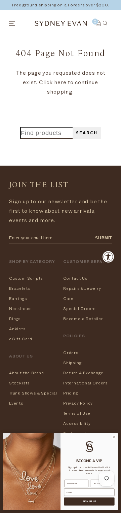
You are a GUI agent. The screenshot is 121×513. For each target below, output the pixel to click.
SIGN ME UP (89, 501)
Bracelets (19, 288)
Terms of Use (76, 413)
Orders (70, 353)
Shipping (72, 363)
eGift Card (20, 339)
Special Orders (79, 309)
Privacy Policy (78, 403)
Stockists (19, 383)
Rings (15, 319)
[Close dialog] (113, 437)
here (60, 82)
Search (86, 132)
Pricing (70, 393)
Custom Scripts (26, 278)
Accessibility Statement (76, 428)
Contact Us (75, 278)
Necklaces (20, 309)
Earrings (18, 299)
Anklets (17, 329)
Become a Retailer (83, 319)
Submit (103, 238)
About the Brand (26, 373)
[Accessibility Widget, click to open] (108, 256)
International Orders (85, 383)
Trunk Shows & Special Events (33, 398)
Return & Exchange (83, 373)
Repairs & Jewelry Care (82, 293)
